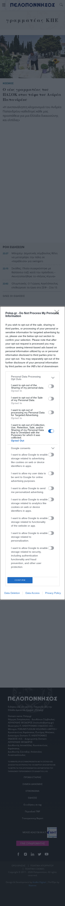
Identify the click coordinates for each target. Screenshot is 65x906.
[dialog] (32, 453)
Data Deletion (12, 593)
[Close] (58, 313)
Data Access (32, 593)
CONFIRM (20, 580)
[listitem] (32, 377)
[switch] (51, 386)
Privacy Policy (53, 593)
